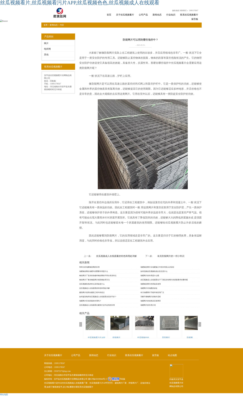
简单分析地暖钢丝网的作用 (89, 267)
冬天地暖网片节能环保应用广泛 (152, 292)
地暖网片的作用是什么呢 (149, 276)
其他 (46, 54)
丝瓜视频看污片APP (96, 337)
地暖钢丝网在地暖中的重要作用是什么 (93, 271)
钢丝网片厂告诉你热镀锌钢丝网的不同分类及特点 (97, 276)
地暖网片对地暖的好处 (148, 288)
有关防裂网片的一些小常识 (170, 256)
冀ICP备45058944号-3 (97, 379)
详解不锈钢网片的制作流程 (150, 297)
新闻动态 (157, 15)
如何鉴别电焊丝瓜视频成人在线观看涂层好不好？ (97, 297)
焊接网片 (116, 337)
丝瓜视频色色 (143, 337)
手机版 (122, 379)
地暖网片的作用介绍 (148, 305)
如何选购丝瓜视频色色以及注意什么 (153, 271)
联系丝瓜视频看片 (189, 15)
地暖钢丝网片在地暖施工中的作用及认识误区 (157, 267)
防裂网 (190, 337)
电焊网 (47, 49)
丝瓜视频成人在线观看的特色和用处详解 (116, 256)
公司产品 (143, 15)
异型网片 (166, 337)
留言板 (194, 19)
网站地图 (4, 394)
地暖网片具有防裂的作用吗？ (90, 301)
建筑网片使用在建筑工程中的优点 (92, 292)
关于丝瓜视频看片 (125, 15)
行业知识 (170, 15)
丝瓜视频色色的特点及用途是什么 (92, 284)
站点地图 (172, 355)
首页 (109, 15)
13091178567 (193, 11)
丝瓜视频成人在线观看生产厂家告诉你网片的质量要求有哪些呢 (164, 280)
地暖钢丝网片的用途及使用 (150, 284)
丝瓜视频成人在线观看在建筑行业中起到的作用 (97, 305)
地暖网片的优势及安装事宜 (150, 301)
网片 (46, 43)
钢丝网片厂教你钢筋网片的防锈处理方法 (94, 280)
